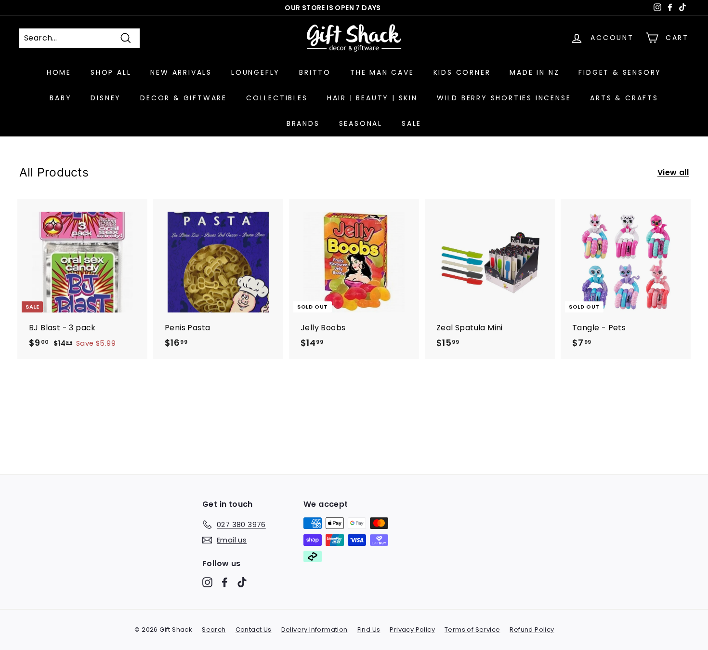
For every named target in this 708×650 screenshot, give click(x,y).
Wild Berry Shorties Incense (504, 98)
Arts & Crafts (624, 98)
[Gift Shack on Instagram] (207, 582)
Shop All (111, 72)
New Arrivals (181, 72)
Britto (315, 72)
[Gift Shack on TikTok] (242, 582)
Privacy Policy (412, 629)
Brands (303, 123)
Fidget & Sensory (619, 72)
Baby (60, 98)
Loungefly (255, 72)
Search (213, 629)
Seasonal (360, 123)
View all (673, 172)
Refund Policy (532, 629)
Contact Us (254, 629)
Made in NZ (534, 72)
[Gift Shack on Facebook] (225, 582)
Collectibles (277, 98)
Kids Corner (462, 72)
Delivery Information (314, 629)
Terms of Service (472, 629)
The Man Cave (382, 72)
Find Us (368, 629)
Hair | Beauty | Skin (372, 98)
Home (59, 72)
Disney (106, 98)
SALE (411, 123)
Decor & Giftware (183, 98)
